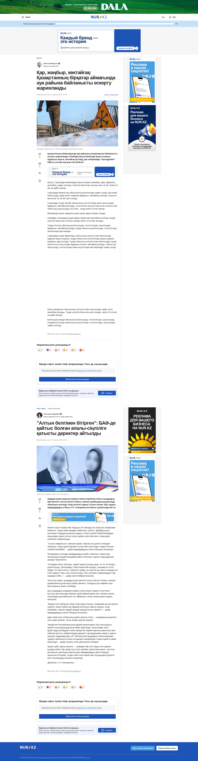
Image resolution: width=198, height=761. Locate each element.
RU (163, 17)
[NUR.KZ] (99, 17)
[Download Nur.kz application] (99, 7)
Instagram (109, 393)
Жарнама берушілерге (167, 748)
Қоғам (39, 58)
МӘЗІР (27, 17)
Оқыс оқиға (41, 408)
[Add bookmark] (40, 181)
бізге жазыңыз (74, 334)
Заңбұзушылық (54, 408)
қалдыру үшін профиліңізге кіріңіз (89, 371)
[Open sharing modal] (40, 173)
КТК (72, 507)
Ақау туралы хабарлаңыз (143, 748)
